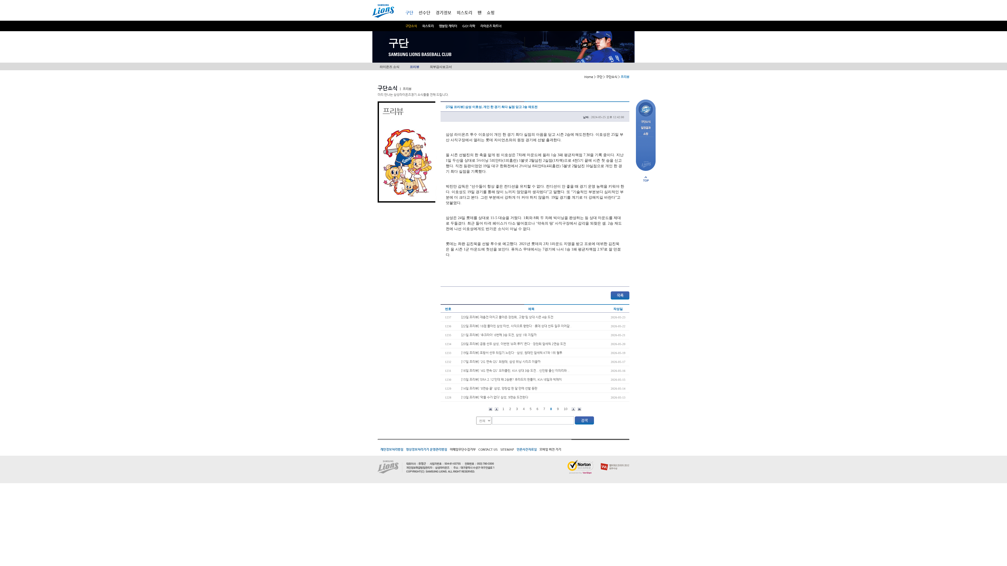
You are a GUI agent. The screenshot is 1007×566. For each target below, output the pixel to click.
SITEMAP (507, 449)
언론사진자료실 (527, 449)
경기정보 (443, 12)
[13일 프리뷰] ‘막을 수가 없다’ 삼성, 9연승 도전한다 (494, 397)
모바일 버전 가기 (550, 449)
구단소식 (411, 26)
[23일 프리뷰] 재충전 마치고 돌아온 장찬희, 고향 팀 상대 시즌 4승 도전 (507, 317)
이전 (497, 409)
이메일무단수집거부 (463, 449)
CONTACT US (488, 449)
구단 (409, 12)
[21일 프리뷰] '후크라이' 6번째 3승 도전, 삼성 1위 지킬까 (499, 335)
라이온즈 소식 (389, 67)
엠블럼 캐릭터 (448, 26)
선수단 (424, 12)
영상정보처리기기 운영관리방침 (426, 449)
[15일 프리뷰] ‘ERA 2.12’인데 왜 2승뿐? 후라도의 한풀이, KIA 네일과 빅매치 (511, 379)
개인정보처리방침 (391, 449)
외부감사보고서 (441, 67)
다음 (573, 409)
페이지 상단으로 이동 (646, 179)
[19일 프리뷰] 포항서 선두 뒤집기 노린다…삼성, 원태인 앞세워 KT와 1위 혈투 (511, 353)
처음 (491, 409)
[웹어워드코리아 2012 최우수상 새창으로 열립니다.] (615, 462)
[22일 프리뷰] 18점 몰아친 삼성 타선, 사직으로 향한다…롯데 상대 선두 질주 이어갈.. (516, 326)
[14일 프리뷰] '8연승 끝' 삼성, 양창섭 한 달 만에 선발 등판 (499, 388)
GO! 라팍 (468, 26)
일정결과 (646, 128)
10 (565, 409)
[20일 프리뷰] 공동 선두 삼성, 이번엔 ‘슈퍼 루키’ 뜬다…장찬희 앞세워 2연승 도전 (513, 344)
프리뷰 (414, 67)
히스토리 (428, 26)
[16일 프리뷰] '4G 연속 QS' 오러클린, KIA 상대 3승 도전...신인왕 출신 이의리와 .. (515, 370)
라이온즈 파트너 (490, 26)
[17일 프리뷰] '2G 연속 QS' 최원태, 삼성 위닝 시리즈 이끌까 (500, 361)
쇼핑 (491, 12)
